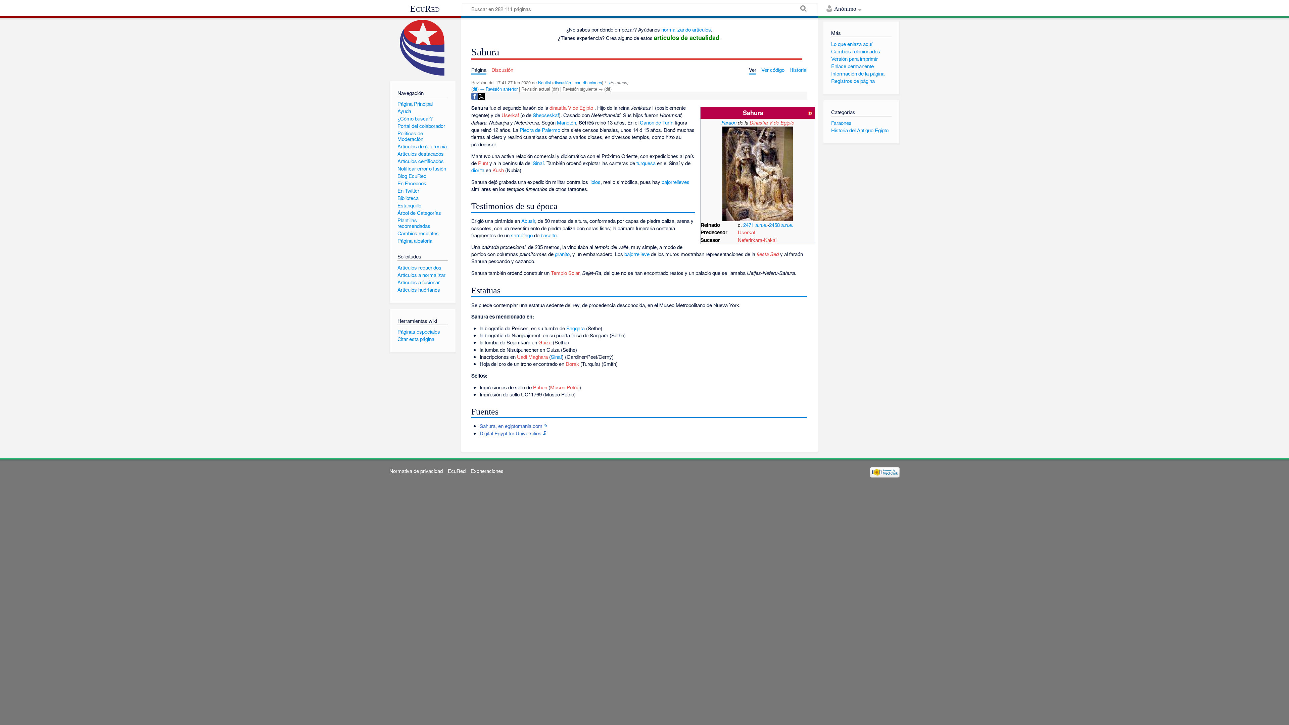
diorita (477, 170)
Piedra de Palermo (540, 129)
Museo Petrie (564, 387)
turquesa (646, 162)
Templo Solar (565, 272)
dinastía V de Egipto (571, 107)
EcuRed (425, 9)
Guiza (545, 342)
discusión (562, 82)
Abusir (528, 220)
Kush (498, 170)
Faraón (728, 122)
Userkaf (746, 232)
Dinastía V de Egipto (772, 122)
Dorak (572, 363)
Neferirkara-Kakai (757, 239)
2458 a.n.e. (781, 224)
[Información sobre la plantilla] (810, 112)
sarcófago (522, 235)
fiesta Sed (768, 253)
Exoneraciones (487, 470)
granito (562, 253)
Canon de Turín (656, 122)
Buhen (540, 387)
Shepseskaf (546, 114)
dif (475, 89)
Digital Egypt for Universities (510, 433)
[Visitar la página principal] (422, 48)
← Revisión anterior (499, 89)
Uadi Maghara (532, 356)
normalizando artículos (686, 29)
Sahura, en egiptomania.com (511, 425)
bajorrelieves (675, 181)
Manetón (566, 122)
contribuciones (588, 82)
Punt (483, 162)
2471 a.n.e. (755, 224)
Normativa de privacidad (416, 470)
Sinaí (538, 162)
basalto (549, 235)
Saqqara (575, 328)
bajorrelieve (637, 253)
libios (595, 181)
